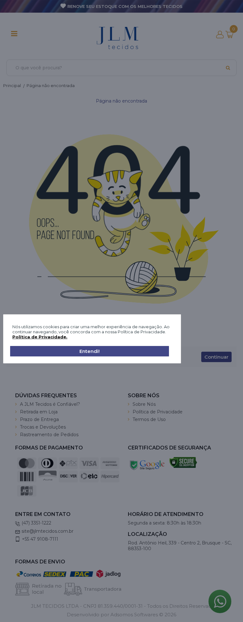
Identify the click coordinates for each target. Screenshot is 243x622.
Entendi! (89, 351)
